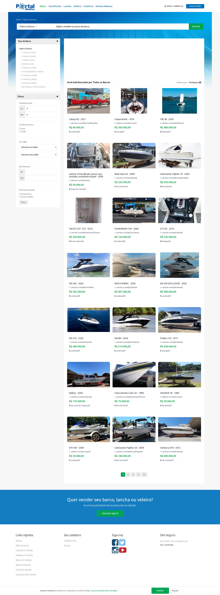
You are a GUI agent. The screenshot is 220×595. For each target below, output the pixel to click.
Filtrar (23, 202)
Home (18, 20)
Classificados (55, 6)
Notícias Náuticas (104, 6)
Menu (42, 6)
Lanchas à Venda (24, 550)
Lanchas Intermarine (26, 574)
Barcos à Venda (23, 560)
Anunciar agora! (110, 513)
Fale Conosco (22, 545)
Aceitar (160, 590)
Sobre (19, 540)
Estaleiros (89, 6)
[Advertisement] (134, 62)
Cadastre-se (178, 6)
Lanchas (67, 6)
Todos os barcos (25, 49)
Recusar (175, 591)
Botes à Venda (23, 565)
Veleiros (77, 6)
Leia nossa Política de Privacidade (104, 591)
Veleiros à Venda (24, 555)
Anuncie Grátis (195, 6)
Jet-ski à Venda (23, 569)
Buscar (196, 26)
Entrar (169, 6)
